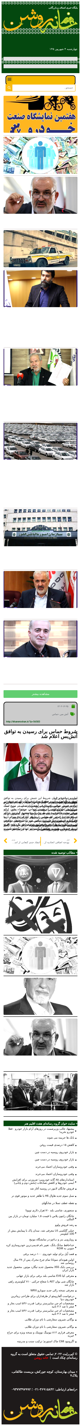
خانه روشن (41, 1358)
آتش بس (64, 714)
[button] (9, 79)
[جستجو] (9, 88)
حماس (55, 714)
